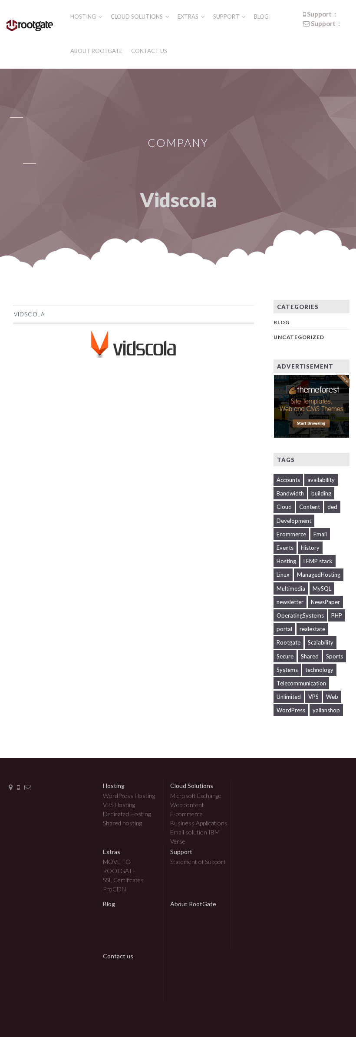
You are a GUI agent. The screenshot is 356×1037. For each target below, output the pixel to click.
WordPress (291, 710)
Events (285, 547)
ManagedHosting (318, 574)
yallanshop (326, 710)
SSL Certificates (123, 880)
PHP (336, 615)
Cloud (284, 506)
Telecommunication (301, 683)
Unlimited (289, 696)
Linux (283, 574)
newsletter (290, 601)
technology (319, 669)
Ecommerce (291, 534)
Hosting (83, 16)
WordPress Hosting (129, 795)
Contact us (149, 50)
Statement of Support (198, 861)
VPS (313, 696)
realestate (312, 628)
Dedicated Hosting (127, 814)
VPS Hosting (119, 804)
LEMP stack (318, 561)
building (321, 493)
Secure (285, 656)
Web (332, 696)
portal (284, 628)
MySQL (322, 588)
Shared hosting (122, 823)
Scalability (320, 642)
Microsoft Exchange (195, 795)
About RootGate (96, 50)
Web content (187, 804)
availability (321, 479)
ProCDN (114, 889)
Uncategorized (299, 337)
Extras (189, 16)
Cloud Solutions (137, 16)
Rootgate (288, 642)
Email (320, 534)
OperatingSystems (300, 615)
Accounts (288, 479)
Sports (334, 656)
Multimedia (291, 588)
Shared (310, 656)
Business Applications (198, 823)
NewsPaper (325, 601)
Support (227, 16)
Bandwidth (290, 493)
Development (294, 520)
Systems (287, 669)
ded (332, 506)
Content (309, 506)
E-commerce (186, 814)
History (310, 547)
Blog (261, 16)
